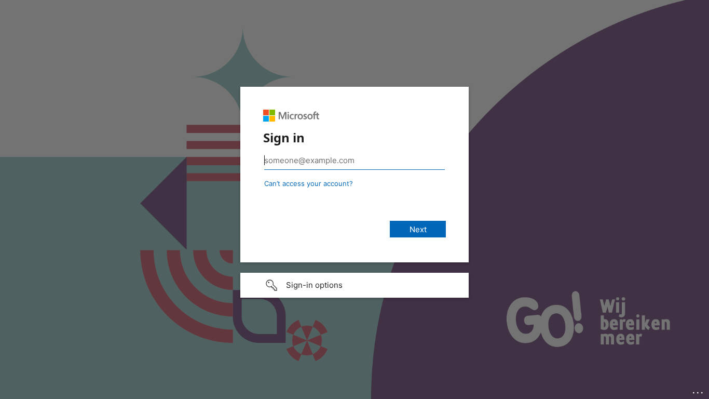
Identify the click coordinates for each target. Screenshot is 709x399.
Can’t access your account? (308, 183)
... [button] (698, 390)
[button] (354, 285)
